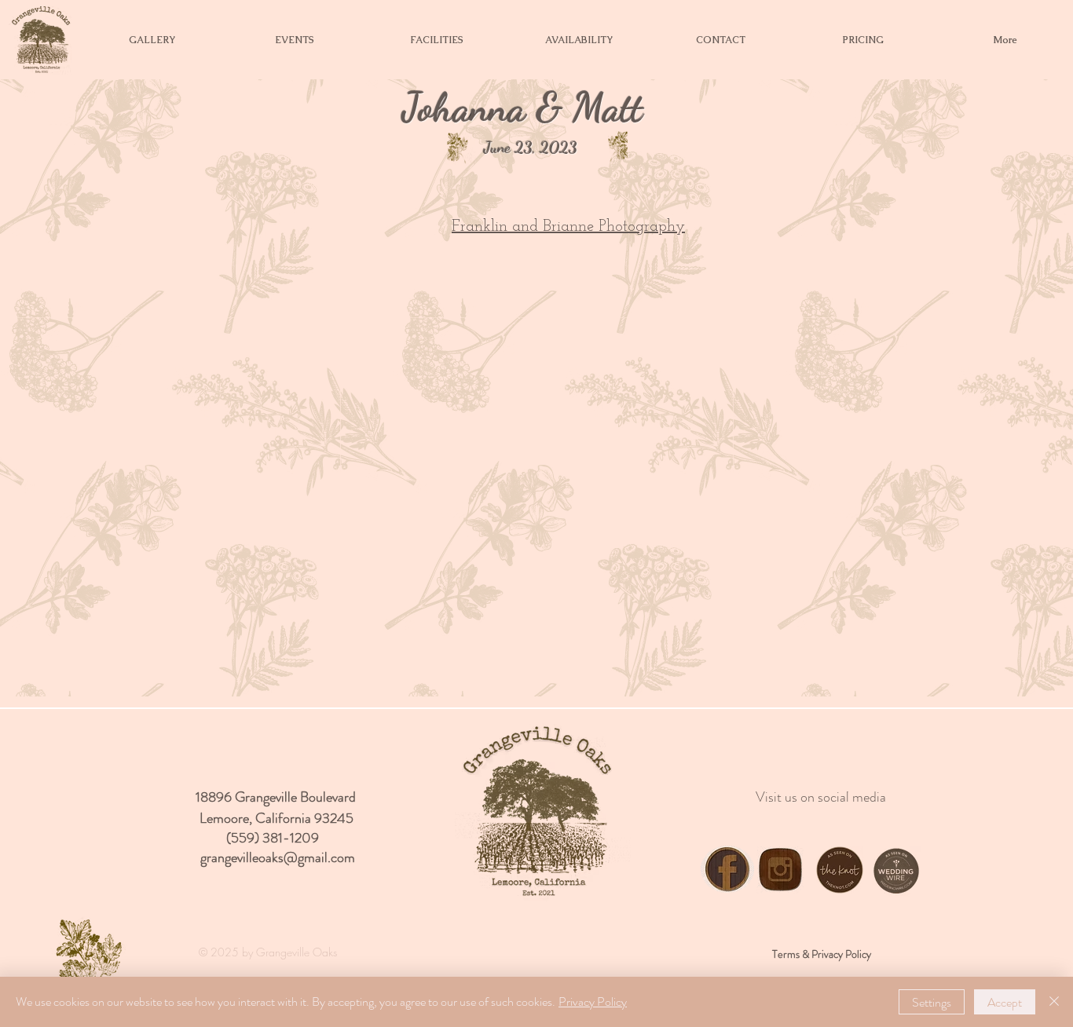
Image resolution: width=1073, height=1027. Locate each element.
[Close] (1054, 1001)
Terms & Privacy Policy (821, 954)
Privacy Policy (592, 1001)
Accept (1004, 1002)
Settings (931, 1002)
